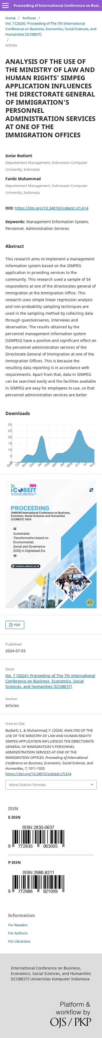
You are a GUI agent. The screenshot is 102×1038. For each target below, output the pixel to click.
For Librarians (19, 941)
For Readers (17, 924)
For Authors (17, 933)
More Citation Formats (27, 784)
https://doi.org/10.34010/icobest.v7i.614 (51, 208)
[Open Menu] (5, 5)
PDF (16, 624)
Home (10, 17)
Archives (29, 17)
